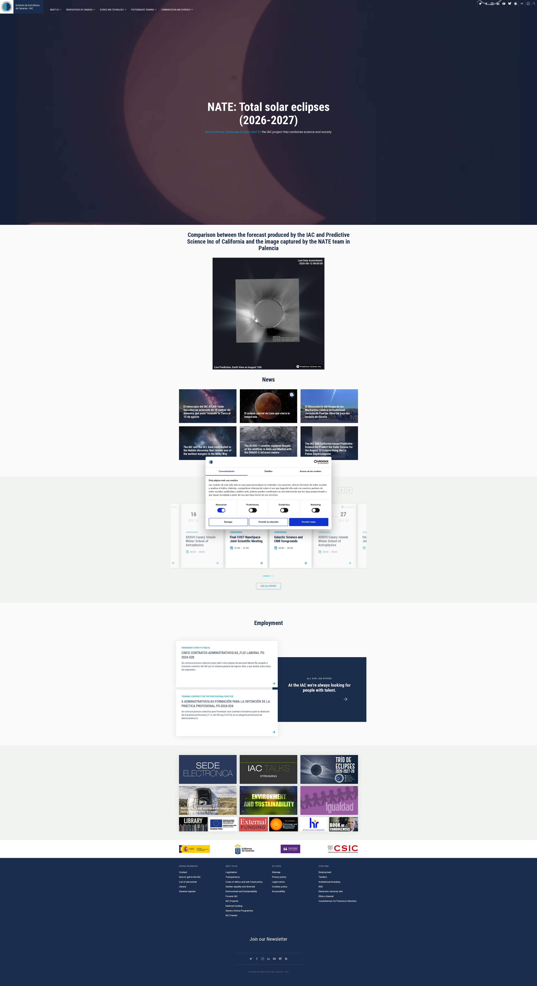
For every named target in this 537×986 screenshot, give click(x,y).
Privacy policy (279, 877)
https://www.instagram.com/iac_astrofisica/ (492, 4)
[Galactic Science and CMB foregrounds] (173, 563)
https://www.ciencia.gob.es (194, 849)
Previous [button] (341, 490)
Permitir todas (309, 522)
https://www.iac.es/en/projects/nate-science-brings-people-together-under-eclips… (329, 769)
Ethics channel (326, 896)
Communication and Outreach (175, 9)
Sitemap (276, 872)
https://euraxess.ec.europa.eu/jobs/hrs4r (313, 824)
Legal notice (278, 882)
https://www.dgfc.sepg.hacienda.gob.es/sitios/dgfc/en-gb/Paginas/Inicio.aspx (223, 824)
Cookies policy (279, 886)
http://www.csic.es (342, 849)
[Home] (6, 7)
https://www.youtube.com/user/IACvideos (504, 4)
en (522, 4)
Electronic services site (331, 891)
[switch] (253, 510)
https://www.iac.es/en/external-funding (253, 824)
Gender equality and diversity (240, 886)
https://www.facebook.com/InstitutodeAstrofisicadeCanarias (486, 4)
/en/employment (345, 699)
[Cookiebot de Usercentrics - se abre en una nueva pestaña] (316, 462)
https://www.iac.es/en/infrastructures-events (208, 800)
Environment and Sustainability (241, 891)
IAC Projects (232, 901)
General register (187, 891)
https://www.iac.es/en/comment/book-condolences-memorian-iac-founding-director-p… (343, 824)
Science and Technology (112, 9)
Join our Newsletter (268, 939)
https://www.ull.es (291, 849)
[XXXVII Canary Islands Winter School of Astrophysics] (217, 563)
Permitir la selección (268, 522)
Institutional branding (329, 882)
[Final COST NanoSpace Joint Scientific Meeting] (261, 563)
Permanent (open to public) (196, 648)
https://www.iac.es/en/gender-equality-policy (329, 800)
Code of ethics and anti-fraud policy (244, 882)
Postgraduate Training (142, 9)
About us (54, 9)
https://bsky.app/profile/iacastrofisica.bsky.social (510, 4)
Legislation (231, 872)
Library (182, 886)
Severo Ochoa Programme (239, 910)
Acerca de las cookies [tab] (310, 471)
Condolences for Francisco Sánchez (337, 901)
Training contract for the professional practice (207, 696)
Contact (183, 872)
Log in (528, 4)
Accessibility (278, 891)
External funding (234, 906)
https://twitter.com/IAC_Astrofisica (480, 4)
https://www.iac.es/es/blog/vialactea (516, 4)
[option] (246, 536)
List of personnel (188, 882)
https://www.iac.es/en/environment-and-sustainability (268, 800)
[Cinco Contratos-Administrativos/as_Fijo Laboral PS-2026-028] (274, 683)
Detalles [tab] (269, 471)
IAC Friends (231, 915)
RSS (321, 886)
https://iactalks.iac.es (268, 769)
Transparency (233, 877)
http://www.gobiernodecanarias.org (244, 849)
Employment (325, 872)
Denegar (228, 522)
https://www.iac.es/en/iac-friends (283, 824)
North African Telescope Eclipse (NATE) (233, 132)
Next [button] (349, 490)
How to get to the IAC (190, 877)
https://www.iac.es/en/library (193, 824)
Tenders (323, 877)
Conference (192, 532)
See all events (268, 586)
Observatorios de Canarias (79, 9)
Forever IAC (232, 896)
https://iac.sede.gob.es (208, 769)
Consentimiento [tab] (226, 471)
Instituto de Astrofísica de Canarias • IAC (27, 7)
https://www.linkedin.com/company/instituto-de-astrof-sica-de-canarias (498, 4)
